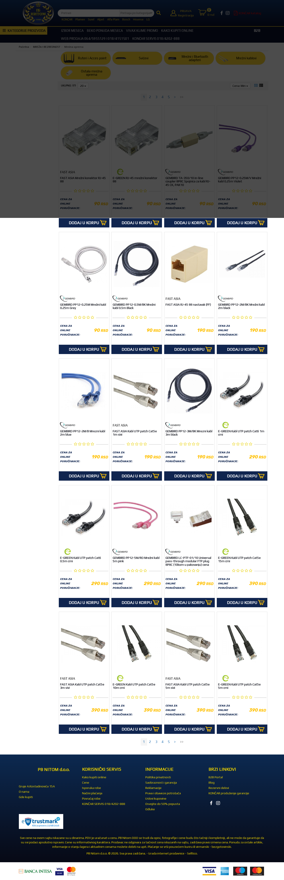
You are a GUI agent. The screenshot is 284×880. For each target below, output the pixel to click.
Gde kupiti (26, 797)
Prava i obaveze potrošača (163, 793)
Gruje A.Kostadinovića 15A (37, 786)
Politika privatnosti (158, 777)
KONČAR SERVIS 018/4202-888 (103, 804)
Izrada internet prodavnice (166, 853)
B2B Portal (216, 777)
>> (181, 742)
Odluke (150, 809)
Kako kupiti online (94, 777)
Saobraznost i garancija (161, 782)
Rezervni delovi (219, 788)
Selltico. (192, 853)
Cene (85, 782)
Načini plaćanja (92, 793)
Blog (212, 782)
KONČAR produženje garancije (229, 793)
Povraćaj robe (91, 798)
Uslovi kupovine (155, 798)
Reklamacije (153, 788)
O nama (24, 791)
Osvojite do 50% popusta (162, 804)
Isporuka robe (91, 788)
